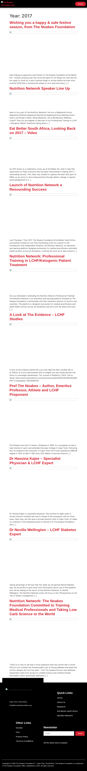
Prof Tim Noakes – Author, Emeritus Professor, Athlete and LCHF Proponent (40, 390)
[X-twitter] (57, 749)
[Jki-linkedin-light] (77, 749)
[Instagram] (71, 749)
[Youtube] (64, 749)
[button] (71, 4)
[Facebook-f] (51, 749)
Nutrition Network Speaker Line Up (40, 88)
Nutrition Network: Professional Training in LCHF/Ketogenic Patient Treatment (40, 260)
